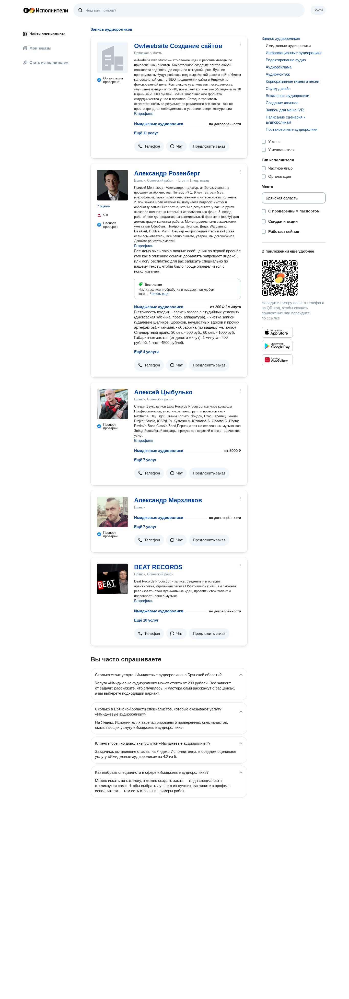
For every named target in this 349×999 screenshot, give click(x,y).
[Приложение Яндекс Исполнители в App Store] (277, 332)
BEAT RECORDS (158, 567)
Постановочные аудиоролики (291, 129)
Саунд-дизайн (278, 88)
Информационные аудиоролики (293, 53)
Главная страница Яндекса (26, 10)
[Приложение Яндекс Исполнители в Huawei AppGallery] (277, 359)
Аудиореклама (279, 67)
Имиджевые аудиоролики (158, 124)
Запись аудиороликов (281, 38)
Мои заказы (40, 48)
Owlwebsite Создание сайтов (178, 45)
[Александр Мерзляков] (112, 512)
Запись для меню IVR (285, 110)
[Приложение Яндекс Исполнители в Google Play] (277, 346)
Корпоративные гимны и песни (292, 81)
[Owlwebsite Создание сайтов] (112, 57)
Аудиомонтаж (278, 74)
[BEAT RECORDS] (112, 579)
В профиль (143, 113)
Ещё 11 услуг (146, 133)
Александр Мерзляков (168, 500)
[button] (149, 146)
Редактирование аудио (286, 60)
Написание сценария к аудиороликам (285, 119)
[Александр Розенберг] (112, 185)
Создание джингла (282, 103)
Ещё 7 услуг (145, 460)
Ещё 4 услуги (146, 352)
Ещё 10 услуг (146, 620)
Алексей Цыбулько (163, 392)
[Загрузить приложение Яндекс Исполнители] (294, 278)
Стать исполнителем (48, 62)
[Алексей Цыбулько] (112, 404)
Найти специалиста (47, 34)
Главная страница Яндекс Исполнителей (45, 10)
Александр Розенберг (167, 173)
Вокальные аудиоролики (287, 95)
